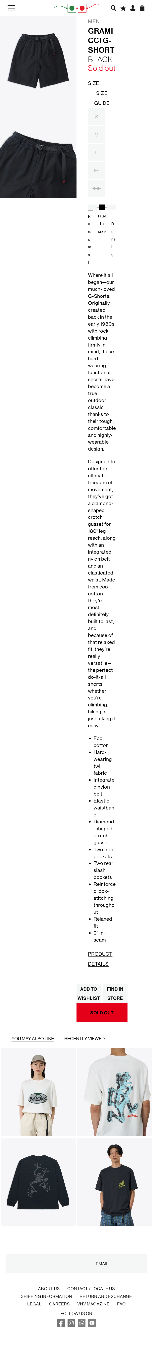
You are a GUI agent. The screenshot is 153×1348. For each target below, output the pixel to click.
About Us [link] (49, 1288)
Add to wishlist (88, 993)
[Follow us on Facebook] (61, 1325)
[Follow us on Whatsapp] (81, 1325)
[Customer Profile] (133, 8)
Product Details (100, 959)
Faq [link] (121, 1303)
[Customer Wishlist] (123, 8)
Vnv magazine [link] (93, 1303)
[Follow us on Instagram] (71, 1325)
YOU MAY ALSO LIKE (33, 1038)
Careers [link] (59, 1303)
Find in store (115, 993)
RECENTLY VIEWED (84, 1038)
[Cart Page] (142, 8)
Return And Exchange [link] (106, 1296)
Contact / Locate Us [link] (91, 1288)
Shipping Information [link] (46, 1296)
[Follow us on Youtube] (92, 1325)
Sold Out (102, 1013)
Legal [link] (34, 1303)
